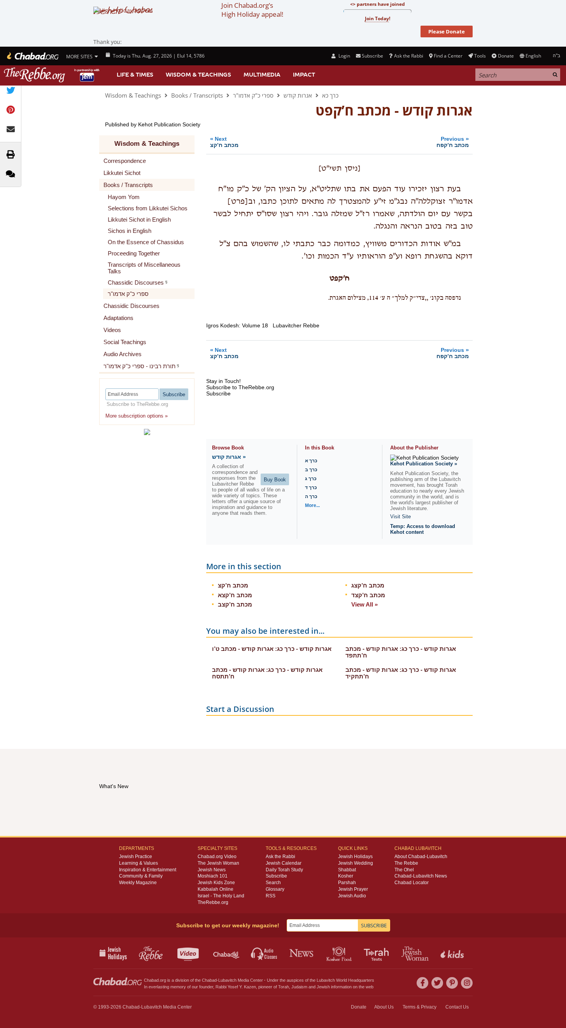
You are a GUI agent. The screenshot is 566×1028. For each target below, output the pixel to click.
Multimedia (262, 74)
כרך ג (311, 478)
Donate (505, 55)
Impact (304, 74)
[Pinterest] (452, 983)
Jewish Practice (135, 856)
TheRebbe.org (213, 902)
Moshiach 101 (213, 876)
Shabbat (347, 869)
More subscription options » (136, 416)
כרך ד (311, 487)
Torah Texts (377, 953)
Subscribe (276, 876)
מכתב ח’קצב (235, 604)
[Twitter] (437, 983)
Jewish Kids (453, 953)
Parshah (347, 882)
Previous (452, 141)
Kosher (345, 876)
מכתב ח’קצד (368, 595)
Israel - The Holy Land (221, 896)
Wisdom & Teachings (198, 74)
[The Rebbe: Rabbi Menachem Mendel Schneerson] (52, 74)
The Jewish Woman (218, 863)
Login (343, 55)
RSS (270, 896)
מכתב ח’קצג (367, 585)
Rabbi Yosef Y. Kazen (236, 986)
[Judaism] (32, 56)
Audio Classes (264, 953)
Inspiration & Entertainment (147, 869)
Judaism (299, 986)
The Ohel (404, 869)
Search (273, 882)
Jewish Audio (352, 896)
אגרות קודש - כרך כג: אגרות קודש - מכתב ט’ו (271, 648)
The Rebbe (406, 863)
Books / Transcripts (197, 95)
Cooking (340, 953)
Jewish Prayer (353, 889)
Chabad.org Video (217, 856)
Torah (283, 986)
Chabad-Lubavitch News (420, 876)
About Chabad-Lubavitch (420, 856)
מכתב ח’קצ (233, 585)
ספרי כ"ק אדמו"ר (253, 95)
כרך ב (311, 469)
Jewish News (212, 869)
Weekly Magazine (138, 882)
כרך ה (311, 496)
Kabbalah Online (215, 889)
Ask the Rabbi (408, 55)
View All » (364, 604)
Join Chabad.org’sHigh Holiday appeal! (252, 10)
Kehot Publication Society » (423, 464)
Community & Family (141, 876)
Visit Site (400, 516)
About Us (384, 1007)
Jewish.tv (189, 953)
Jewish (323, 986)
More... (312, 505)
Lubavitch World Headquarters (345, 980)
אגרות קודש (298, 95)
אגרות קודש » (229, 457)
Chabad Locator (411, 882)
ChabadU (226, 953)
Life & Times (135, 74)
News (302, 953)
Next (224, 141)
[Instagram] (467, 983)
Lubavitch (227, 980)
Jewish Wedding (355, 863)
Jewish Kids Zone (216, 882)
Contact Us (457, 1007)
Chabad (209, 980)
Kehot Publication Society (169, 124)
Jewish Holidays (355, 856)
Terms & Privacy (419, 1007)
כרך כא (330, 95)
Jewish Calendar (283, 863)
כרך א (311, 460)
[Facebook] (422, 983)
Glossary (275, 889)
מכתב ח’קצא (235, 595)
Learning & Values (138, 863)
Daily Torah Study (284, 869)
